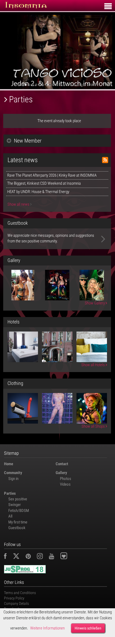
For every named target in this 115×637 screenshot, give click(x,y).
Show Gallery (95, 303)
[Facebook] (8, 557)
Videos (65, 484)
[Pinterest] (31, 557)
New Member (27, 140)
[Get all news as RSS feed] (105, 159)
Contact (62, 463)
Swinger (14, 504)
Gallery (61, 472)
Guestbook (16, 527)
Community (13, 472)
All (10, 516)
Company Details (16, 603)
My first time (17, 522)
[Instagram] (42, 557)
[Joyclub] (67, 557)
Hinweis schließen (88, 628)
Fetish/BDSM (18, 510)
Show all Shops (94, 426)
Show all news (18, 204)
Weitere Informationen (47, 628)
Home (8, 463)
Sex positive (17, 499)
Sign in (13, 478)
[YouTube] (54, 557)
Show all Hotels (93, 364)
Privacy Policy (14, 598)
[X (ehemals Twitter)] (19, 557)
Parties (10, 493)
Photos (65, 478)
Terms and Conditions (20, 593)
